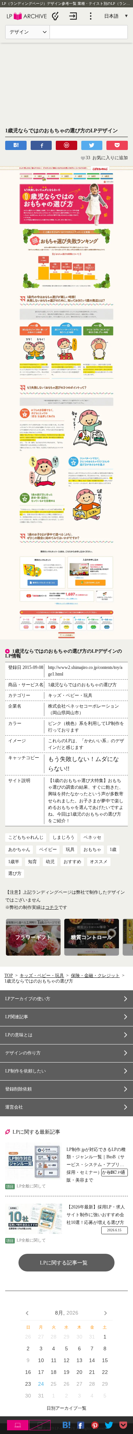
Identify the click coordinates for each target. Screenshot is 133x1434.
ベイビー (48, 849)
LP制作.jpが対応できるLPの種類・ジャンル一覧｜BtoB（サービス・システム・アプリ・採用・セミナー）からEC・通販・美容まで (96, 1158)
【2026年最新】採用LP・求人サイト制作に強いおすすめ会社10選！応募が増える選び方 (95, 1214)
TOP (8, 975)
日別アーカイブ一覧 (66, 1408)
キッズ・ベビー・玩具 (42, 975)
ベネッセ (92, 837)
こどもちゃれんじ (26, 837)
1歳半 (13, 861)
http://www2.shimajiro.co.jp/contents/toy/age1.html (85, 670)
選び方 (14, 873)
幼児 (50, 861)
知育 (32, 861)
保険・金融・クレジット (95, 975)
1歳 (113, 849)
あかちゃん (19, 849)
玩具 (70, 849)
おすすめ (72, 861)
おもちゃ (92, 849)
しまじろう (63, 837)
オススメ (99, 861)
